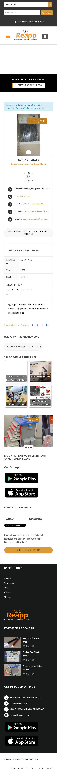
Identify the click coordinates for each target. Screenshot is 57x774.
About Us (8, 578)
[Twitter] (37, 325)
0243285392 (25, 196)
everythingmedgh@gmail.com (35, 219)
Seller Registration (28, 550)
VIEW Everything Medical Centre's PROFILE (28, 232)
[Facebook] (32, 325)
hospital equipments (38, 308)
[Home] (23, 35)
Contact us (9, 583)
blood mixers (39, 304)
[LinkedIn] (47, 325)
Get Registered (26, 21)
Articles (7, 592)
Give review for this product (23, 347)
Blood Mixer (25, 304)
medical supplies (16, 312)
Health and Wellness (29, 85)
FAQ (6, 587)
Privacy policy (45, 768)
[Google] (42, 325)
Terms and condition (22, 768)
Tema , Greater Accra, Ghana (36, 211)
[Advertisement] (28, 49)
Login (41, 21)
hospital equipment (17, 308)
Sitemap (7, 597)
